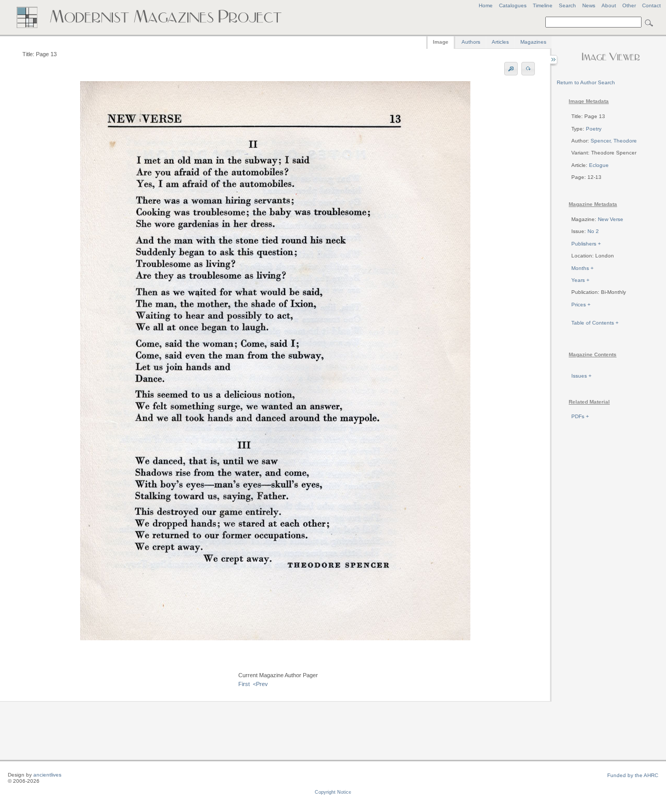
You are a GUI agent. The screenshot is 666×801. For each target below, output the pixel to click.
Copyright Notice (333, 792)
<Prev (260, 684)
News (588, 5)
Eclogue (599, 165)
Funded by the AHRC (632, 775)
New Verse (610, 219)
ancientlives (47, 775)
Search (567, 5)
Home (486, 5)
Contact (651, 5)
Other (629, 5)
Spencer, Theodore (614, 141)
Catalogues (513, 5)
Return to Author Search (586, 82)
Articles (500, 42)
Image (441, 42)
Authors (471, 42)
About (608, 5)
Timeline (543, 5)
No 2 (593, 231)
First (244, 684)
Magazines (533, 42)
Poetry (593, 129)
